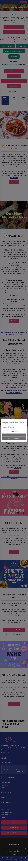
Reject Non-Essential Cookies (14, 434)
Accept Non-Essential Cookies (14, 438)
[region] (14, 430)
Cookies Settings (14, 431)
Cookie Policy (12, 427)
